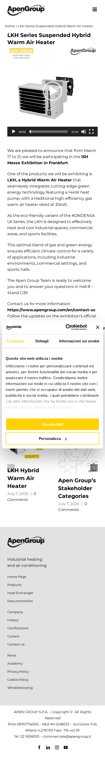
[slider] (49, 131)
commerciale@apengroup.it (67, 736)
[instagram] (57, 747)
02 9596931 (29, 736)
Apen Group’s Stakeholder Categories (77, 488)
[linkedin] (48, 747)
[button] (52, 91)
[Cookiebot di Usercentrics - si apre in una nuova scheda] (66, 327)
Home (10, 26)
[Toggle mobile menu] (95, 9)
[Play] (13, 131)
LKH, (12, 180)
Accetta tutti (52, 424)
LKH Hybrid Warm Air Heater (23, 478)
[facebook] (39, 747)
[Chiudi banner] (97, 327)
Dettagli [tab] (42, 341)
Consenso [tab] (15, 341)
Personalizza (50, 438)
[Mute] (83, 131)
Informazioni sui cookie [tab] (79, 341)
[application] (52, 91)
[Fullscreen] (91, 131)
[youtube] (66, 747)
